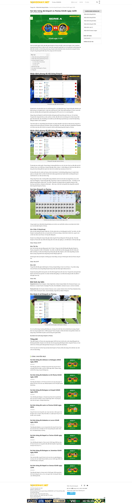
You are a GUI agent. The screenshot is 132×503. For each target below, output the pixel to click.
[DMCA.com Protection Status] (71, 493)
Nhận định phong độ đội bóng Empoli (40, 57)
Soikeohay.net (81, 490)
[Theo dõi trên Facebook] (81, 485)
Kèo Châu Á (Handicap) (39, 61)
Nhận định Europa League (90, 30)
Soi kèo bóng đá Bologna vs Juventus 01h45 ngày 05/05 (46, 451)
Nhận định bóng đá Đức (90, 17)
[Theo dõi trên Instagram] (84, 485)
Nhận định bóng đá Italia (42, 7)
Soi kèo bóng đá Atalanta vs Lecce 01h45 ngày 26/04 (44, 421)
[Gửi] (97, 2)
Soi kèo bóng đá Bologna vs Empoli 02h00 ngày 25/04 (45, 391)
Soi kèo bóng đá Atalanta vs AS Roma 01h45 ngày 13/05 (46, 376)
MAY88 (81, 2)
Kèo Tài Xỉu (36, 63)
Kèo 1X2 (36, 64)
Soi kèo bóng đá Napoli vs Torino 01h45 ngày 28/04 (46, 436)
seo (41, 12)
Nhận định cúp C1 (88, 27)
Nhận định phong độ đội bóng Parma (40, 58)
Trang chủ (32, 7)
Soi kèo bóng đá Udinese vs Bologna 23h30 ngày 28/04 (45, 361)
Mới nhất (75, 2)
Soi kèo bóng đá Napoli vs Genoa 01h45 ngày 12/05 (46, 466)
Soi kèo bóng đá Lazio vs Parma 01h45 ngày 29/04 (45, 406)
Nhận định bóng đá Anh (90, 14)
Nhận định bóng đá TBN (90, 24)
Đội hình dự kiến (35, 66)
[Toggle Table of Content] (46, 55)
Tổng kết (34, 69)
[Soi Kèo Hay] (40, 2)
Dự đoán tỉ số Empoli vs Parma (39, 68)
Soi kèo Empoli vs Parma (37, 60)
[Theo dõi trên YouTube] (99, 1)
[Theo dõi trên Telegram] (99, 3)
